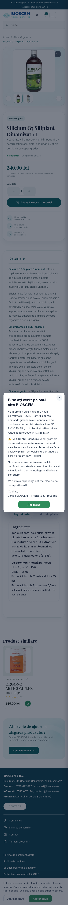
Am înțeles (34, 504)
